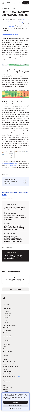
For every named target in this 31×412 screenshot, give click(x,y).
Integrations (7, 320)
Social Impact (7, 351)
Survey (4, 194)
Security (6, 317)
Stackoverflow (23, 192)
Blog (4, 385)
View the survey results (10, 35)
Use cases (7, 315)
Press (4, 346)
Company (14, 192)
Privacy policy (7, 371)
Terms (5, 369)
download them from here (9, 163)
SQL (8, 166)
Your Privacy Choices (9, 376)
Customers (7, 313)
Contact (5, 359)
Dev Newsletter (7, 387)
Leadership (6, 344)
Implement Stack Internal (10, 366)
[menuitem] (14, 3)
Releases (5, 391)
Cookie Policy (6, 398)
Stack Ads (6, 327)
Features (6, 311)
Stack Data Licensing (9, 325)
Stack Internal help (8, 364)
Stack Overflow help (9, 362)
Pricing (6, 322)
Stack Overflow (7, 336)
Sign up (26, 2)
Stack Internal (7, 308)
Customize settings (15, 408)
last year (11, 26)
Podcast (5, 389)
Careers (5, 349)
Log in (19, 2)
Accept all (15, 402)
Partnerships (7, 330)
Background (5, 192)
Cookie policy (7, 374)
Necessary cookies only (15, 405)
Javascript (13, 166)
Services (5, 333)
